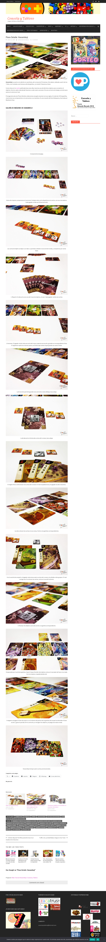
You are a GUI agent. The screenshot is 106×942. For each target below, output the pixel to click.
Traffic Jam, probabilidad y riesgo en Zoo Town (52, 838)
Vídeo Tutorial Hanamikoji (12, 805)
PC (66, 26)
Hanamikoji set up (52, 827)
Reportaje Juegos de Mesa (18, 818)
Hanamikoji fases (22, 825)
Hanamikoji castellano (32, 823)
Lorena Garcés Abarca (23, 40)
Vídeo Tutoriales (32, 30)
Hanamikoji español (12, 825)
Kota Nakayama (16, 829)
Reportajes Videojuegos (86, 26)
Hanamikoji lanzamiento (16, 827)
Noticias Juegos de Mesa (53, 816)
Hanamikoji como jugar (46, 823)
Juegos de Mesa (10, 1)
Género (34, 816)
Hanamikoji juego (33, 825)
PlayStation (40, 26)
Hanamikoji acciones (31, 821)
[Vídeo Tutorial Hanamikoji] (15, 799)
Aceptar (92, 939)
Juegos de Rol (30, 26)
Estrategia (27, 816)
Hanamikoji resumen (41, 827)
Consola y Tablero (20, 18)
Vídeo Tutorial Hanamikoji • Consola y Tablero (25, 877)
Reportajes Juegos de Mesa (15, 30)
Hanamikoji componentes (59, 823)
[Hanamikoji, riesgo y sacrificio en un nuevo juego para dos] (36, 799)
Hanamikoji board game (44, 821)
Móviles (73, 26)
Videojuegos (17, 1)
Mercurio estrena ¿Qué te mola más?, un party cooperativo (60, 860)
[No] (104, 939)
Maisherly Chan (26, 829)
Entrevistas (43, 30)
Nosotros (54, 30)
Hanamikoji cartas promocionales (15, 823)
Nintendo (58, 26)
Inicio (9, 26)
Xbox (49, 26)
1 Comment (35, 40)
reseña (18, 88)
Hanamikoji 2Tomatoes (18, 821)
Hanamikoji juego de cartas (47, 825)
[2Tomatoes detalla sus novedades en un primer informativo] (57, 799)
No (98, 939)
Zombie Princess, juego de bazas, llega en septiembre (36, 860)
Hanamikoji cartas (56, 821)
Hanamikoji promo (29, 827)
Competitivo (19, 816)
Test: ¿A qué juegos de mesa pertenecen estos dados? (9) (48, 860)
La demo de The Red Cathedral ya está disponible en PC (23, 860)
